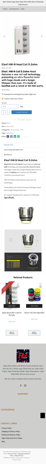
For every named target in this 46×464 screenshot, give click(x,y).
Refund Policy (19, 455)
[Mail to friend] (11, 136)
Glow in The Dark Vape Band (34, 313)
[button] (4, 36)
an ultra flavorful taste (27, 77)
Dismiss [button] (25, 4)
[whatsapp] (18, 136)
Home (5, 9)
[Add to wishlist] (18, 285)
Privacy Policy (7, 428)
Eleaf (8, 123)
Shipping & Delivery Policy (11, 431)
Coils (22, 9)
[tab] (8, 145)
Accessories (14, 9)
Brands (4, 103)
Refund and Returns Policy (11, 435)
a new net (19, 74)
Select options (22, 112)
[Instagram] (25, 385)
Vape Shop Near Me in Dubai (12, 438)
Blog (3, 441)
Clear (21, 106)
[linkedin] (15, 136)
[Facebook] (8, 136)
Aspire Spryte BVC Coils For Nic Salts (12, 314)
